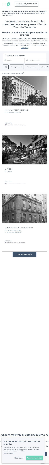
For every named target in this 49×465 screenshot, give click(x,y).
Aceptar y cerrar (34, 458)
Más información (9, 453)
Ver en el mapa (24, 254)
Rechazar (18, 458)
